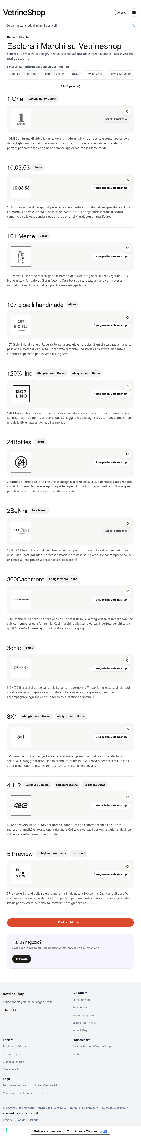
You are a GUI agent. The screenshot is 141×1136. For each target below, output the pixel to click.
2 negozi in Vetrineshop (111, 256)
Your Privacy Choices (82, 1131)
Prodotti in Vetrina (14, 1046)
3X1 (12, 716)
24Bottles (19, 441)
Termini (34, 1120)
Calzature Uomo (95, 785)
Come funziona (81, 999)
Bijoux (72, 304)
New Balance (93, 73)
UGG (75, 73)
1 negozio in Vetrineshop (110, 188)
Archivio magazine (83, 1015)
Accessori (79, 853)
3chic (14, 647)
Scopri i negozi (12, 1054)
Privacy (7, 1120)
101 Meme (21, 235)
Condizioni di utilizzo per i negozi (23, 1093)
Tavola (40, 441)
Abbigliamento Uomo (86, 373)
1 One (15, 98)
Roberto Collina (55, 73)
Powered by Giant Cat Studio (21, 1113)
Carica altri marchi (70, 922)
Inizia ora (22, 959)
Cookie (21, 1120)
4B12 (14, 784)
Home (11, 37)
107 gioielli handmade (35, 304)
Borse (38, 167)
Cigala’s (15, 73)
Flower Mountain (121, 73)
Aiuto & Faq (79, 1030)
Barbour (32, 73)
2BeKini (17, 510)
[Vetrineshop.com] (26, 12)
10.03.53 (18, 167)
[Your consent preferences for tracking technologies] (6, 1129)
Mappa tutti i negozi (84, 1022)
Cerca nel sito (11, 1069)
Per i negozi (79, 1007)
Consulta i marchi (14, 1062)
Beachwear (39, 510)
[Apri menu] (134, 12)
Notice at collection (47, 1131)
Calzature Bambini (37, 785)
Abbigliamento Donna (42, 98)
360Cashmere (25, 578)
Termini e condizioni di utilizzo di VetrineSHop (31, 1085)
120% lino (19, 373)
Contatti (77, 1054)
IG (6, 1009)
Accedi (121, 12)
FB (14, 1009)
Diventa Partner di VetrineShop (91, 1046)
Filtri (70, 86)
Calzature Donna (67, 785)
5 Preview (20, 853)
